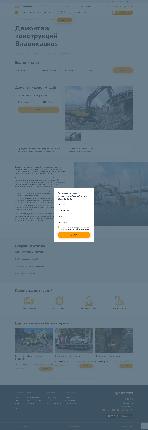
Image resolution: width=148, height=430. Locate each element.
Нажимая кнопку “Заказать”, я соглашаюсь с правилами (75, 228)
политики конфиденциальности (78, 229)
